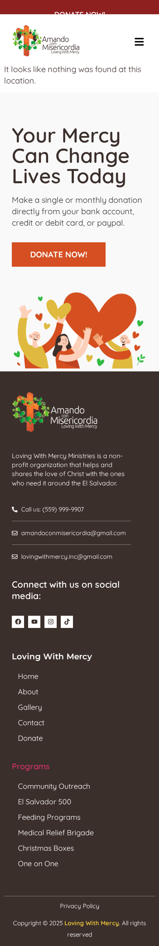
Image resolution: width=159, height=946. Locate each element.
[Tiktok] (67, 622)
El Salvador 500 (44, 801)
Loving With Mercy (91, 923)
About (28, 691)
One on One (38, 863)
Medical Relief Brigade (56, 832)
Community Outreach (54, 786)
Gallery (30, 707)
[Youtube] (34, 622)
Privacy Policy (79, 906)
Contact (31, 722)
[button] (139, 42)
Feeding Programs (49, 817)
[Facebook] (18, 622)
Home (28, 676)
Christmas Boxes (46, 848)
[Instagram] (50, 622)
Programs (31, 766)
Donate (30, 738)
